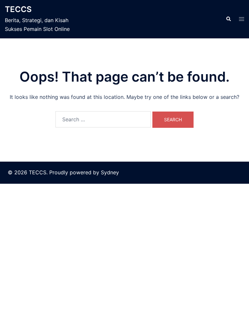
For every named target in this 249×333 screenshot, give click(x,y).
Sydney (110, 172)
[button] (228, 19)
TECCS (18, 9)
